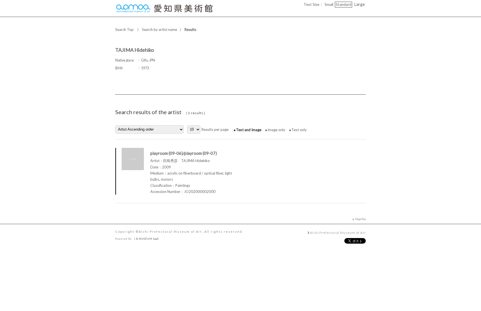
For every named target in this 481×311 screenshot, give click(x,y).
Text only (299, 130)
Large (359, 4)
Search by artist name (159, 29)
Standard (343, 4)
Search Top (124, 29)
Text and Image (248, 130)
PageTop (360, 219)
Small (329, 4)
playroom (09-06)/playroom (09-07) (183, 153)
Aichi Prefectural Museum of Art (338, 232)
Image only (276, 130)
